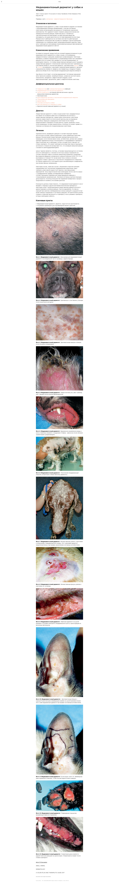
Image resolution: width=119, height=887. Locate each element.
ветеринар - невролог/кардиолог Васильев (59, 19)
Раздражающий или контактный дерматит (50, 90)
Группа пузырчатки (43, 92)
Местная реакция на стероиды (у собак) (49, 104)
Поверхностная (41, 89)
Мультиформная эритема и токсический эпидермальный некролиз (57, 97)
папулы (40, 67)
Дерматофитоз (41, 101)
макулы (76, 65)
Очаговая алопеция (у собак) (46, 102)
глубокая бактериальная (56, 89)
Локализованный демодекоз (45, 99)
